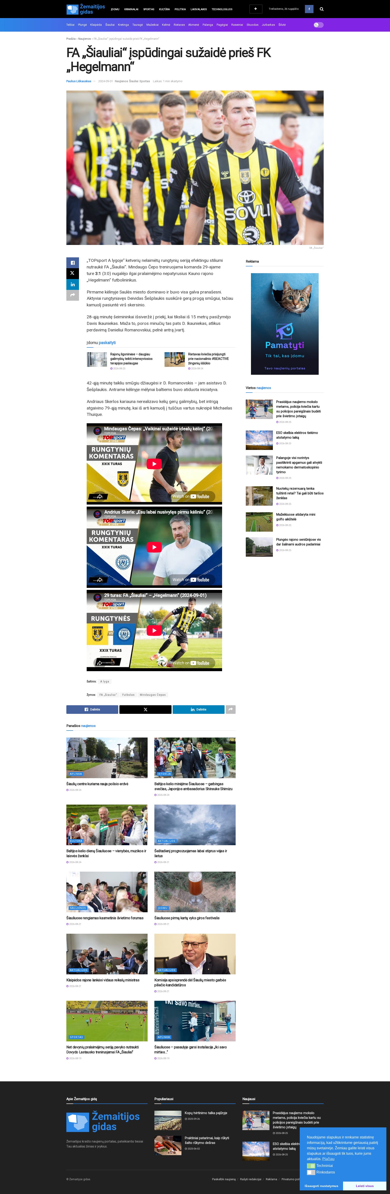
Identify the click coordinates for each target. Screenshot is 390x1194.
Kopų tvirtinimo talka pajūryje (206, 1113)
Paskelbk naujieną (224, 1179)
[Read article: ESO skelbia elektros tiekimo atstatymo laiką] (259, 440)
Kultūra (164, 9)
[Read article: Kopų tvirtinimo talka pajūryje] (167, 1120)
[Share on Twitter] (72, 273)
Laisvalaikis (199, 9)
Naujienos (84, 38)
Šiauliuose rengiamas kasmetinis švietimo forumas (105, 918)
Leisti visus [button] (365, 1186)
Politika (180, 9)
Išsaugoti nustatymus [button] (321, 1186)
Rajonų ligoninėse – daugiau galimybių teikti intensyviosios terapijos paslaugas (131, 358)
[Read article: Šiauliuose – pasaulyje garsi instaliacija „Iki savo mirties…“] (195, 1021)
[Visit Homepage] (85, 9)
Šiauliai (110, 24)
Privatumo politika (293, 1179)
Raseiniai (237, 24)
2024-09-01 (105, 81)
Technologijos (222, 9)
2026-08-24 (196, 368)
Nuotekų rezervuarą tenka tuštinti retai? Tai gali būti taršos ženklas (300, 493)
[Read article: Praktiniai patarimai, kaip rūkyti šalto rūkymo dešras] (167, 1145)
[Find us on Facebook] (309, 9)
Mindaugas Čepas (153, 694)
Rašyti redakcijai (250, 1179)
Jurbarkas (268, 24)
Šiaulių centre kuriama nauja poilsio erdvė (97, 784)
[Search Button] (322, 9)
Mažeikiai (152, 24)
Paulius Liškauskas (78, 81)
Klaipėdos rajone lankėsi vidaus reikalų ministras (102, 980)
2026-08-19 (74, 1058)
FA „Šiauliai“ (108, 694)
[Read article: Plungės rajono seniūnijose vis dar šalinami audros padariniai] (259, 547)
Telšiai (70, 24)
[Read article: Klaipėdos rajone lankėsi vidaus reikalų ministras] (107, 954)
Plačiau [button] (328, 1159)
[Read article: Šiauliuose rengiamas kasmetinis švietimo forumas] (107, 892)
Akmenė (193, 24)
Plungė (82, 24)
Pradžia (71, 38)
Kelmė (166, 24)
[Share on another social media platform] (72, 295)
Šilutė (282, 24)
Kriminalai (131, 9)
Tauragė (137, 24)
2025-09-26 (193, 1118)
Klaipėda (96, 24)
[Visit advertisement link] (285, 324)
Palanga (208, 24)
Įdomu (115, 9)
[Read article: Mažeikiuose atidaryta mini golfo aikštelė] (259, 522)
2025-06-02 (193, 1148)
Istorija (164, 774)
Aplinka (76, 774)
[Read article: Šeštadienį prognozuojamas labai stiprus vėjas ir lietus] (195, 825)
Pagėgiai (222, 24)
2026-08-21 (162, 862)
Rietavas (179, 24)
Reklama (271, 1179)
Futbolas (128, 694)
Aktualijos (166, 841)
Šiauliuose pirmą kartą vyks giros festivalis (187, 918)
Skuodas (252, 24)
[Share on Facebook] (72, 262)
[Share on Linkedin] (72, 284)
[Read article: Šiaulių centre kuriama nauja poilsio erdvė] (107, 758)
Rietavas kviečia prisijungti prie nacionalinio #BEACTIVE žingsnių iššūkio (208, 358)
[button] (311, 1165)
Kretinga (123, 24)
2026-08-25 (118, 368)
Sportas (148, 9)
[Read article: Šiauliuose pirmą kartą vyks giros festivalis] (195, 892)
